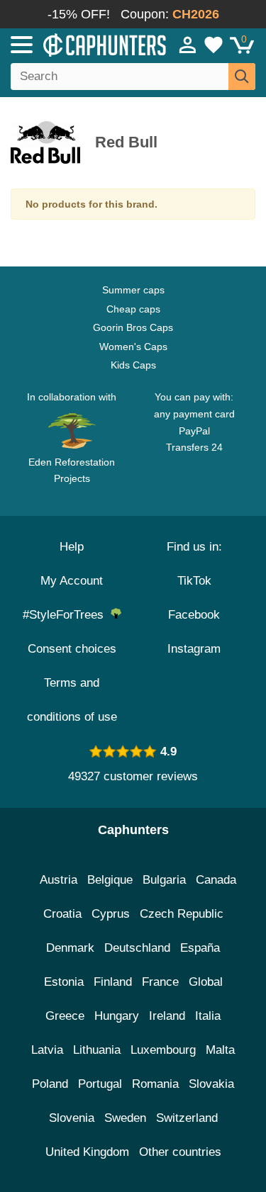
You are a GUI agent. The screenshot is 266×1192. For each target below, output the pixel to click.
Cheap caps (133, 309)
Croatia (62, 914)
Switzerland (187, 1118)
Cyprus (111, 914)
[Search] (241, 76)
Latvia (47, 1050)
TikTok (194, 580)
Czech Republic (181, 914)
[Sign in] (188, 44)
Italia (208, 1016)
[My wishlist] (213, 44)
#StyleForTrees (67, 615)
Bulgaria (164, 880)
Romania (155, 1084)
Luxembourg (163, 1050)
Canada (216, 880)
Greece (64, 1016)
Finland (113, 982)
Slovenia (71, 1118)
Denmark (70, 948)
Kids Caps (133, 365)
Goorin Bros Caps (133, 327)
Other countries (180, 1152)
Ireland (167, 1016)
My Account (71, 580)
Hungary (116, 1016)
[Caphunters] (78, 44)
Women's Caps (133, 346)
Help (72, 546)
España (200, 948)
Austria (58, 880)
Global (206, 982)
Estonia (64, 982)
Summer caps (133, 290)
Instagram (194, 649)
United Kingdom (87, 1152)
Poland (50, 1084)
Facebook (194, 615)
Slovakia (211, 1084)
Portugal (100, 1084)
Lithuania (97, 1050)
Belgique (110, 880)
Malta (220, 1050)
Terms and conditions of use (72, 700)
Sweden (125, 1118)
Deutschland (137, 948)
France (160, 982)
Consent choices (72, 649)
